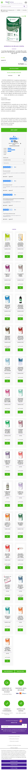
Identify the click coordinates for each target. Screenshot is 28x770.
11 (9, 249)
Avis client (14, 130)
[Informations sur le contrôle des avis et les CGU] (20, 143)
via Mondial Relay (7, 691)
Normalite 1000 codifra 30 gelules (7, 555)
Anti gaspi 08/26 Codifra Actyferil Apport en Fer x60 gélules (20, 338)
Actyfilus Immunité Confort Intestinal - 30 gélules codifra (8, 244)
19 (18, 311)
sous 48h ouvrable (21, 711)
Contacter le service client (14, 736)
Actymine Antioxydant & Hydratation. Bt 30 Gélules (20, 244)
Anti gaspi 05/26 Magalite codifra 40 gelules (7, 307)
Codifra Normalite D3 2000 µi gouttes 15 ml (7, 493)
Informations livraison (14, 738)
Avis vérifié (6, 182)
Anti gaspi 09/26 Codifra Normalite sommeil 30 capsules (7, 369)
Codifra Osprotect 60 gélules (20, 493)
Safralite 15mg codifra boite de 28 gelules (20, 618)
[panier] (26, 2)
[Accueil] (14, 2)
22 (6, 280)
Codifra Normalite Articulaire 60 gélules (7, 462)
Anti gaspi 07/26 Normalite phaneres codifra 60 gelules (7, 338)
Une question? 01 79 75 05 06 (7, 711)
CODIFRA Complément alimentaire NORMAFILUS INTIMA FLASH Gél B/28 (20, 431)
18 (7, 466)
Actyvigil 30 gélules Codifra (20, 275)
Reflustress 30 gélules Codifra (7, 617)
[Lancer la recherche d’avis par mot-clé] (24, 163)
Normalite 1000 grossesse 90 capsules (7, 587)
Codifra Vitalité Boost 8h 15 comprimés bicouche (7, 524)
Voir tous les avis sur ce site (14, 145)
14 (22, 311)
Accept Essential (14, 764)
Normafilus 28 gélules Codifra (14, 46)
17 (9, 280)
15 (6, 249)
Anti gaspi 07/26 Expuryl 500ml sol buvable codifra (20, 307)
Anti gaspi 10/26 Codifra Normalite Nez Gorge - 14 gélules (20, 369)
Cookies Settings (14, 767)
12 (22, 280)
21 (20, 435)
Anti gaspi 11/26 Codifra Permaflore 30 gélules (20, 400)
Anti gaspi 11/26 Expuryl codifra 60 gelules (7, 431)
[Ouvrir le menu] (2, 2)
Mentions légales (14, 747)
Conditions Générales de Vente (14, 745)
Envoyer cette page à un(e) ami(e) (14, 72)
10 (6, 311)
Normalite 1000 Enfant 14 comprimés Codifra (20, 555)
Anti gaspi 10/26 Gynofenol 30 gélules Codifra (7, 400)
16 (19, 280)
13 (6, 342)
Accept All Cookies (14, 761)
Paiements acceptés (14, 741)
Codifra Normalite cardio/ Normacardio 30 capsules (20, 462)
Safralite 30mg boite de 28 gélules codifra (7, 649)
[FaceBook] (19, 75)
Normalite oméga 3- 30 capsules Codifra (20, 587)
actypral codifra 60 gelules (7, 275)
